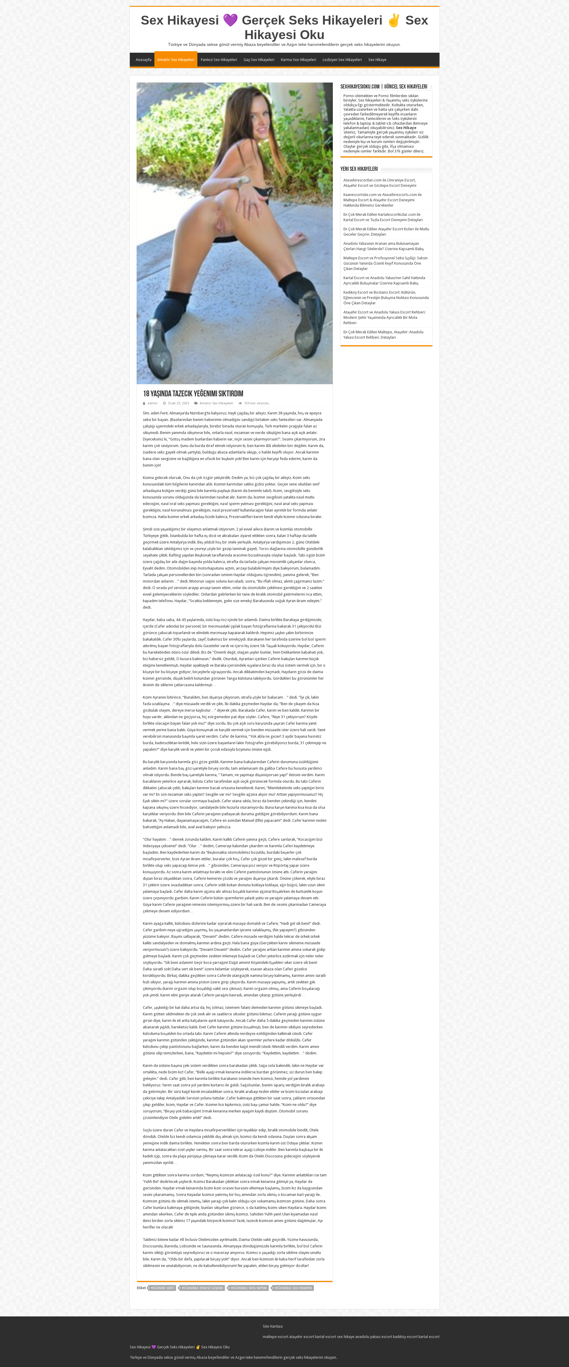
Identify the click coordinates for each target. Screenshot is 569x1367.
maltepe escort (275, 1336)
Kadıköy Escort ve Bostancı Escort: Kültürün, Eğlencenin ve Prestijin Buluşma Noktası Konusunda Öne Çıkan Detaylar (386, 297)
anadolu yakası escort (373, 1336)
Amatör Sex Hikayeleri (175, 59)
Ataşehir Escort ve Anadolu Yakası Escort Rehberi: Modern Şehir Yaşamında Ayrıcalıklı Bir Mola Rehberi (384, 317)
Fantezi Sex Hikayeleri (219, 59)
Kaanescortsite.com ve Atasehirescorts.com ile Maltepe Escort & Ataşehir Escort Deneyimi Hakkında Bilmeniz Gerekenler (382, 200)
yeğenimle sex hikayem (293, 1288)
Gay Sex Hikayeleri (259, 59)
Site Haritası (273, 1326)
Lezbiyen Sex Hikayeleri (342, 59)
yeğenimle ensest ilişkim (202, 1288)
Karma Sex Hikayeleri (298, 59)
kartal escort (325, 1336)
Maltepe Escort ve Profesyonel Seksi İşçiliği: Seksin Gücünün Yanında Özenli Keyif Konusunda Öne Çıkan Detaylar (385, 263)
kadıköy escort (405, 1336)
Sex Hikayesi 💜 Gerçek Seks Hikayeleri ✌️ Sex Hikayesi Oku (284, 27)
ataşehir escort (301, 1336)
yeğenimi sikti (162, 1288)
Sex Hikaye (377, 59)
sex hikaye (345, 1336)
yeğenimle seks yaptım (249, 1288)
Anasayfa (143, 59)
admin (153, 403)
